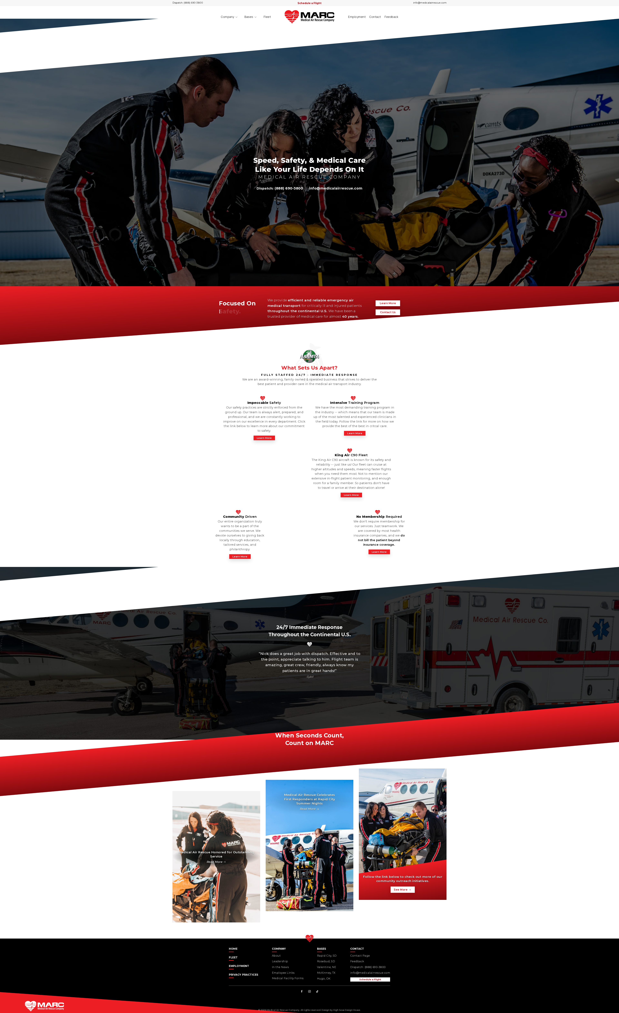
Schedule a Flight (309, 3)
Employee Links (283, 972)
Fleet (267, 17)
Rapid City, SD (327, 955)
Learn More (388, 303)
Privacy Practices (243, 974)
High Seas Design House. (347, 1010)
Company (227, 17)
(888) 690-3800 (193, 2)
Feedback (391, 17)
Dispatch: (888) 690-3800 (368, 967)
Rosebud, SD (326, 961)
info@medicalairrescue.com (430, 2)
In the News (280, 967)
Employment (357, 17)
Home (233, 948)
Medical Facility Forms (288, 978)
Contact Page (360, 955)
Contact (375, 17)
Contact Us (388, 312)
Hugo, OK (323, 978)
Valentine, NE (326, 967)
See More (401, 889)
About (276, 955)
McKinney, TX (326, 972)
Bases (249, 17)
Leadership (280, 961)
